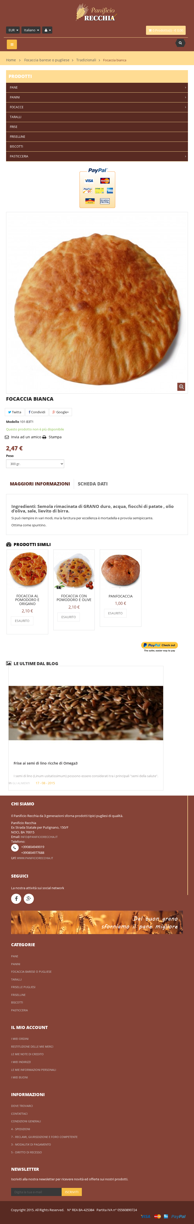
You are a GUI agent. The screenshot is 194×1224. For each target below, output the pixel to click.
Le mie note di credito (27, 1054)
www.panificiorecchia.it (35, 858)
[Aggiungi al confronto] (37, 620)
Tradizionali (86, 60)
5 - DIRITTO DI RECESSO (26, 1152)
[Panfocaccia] (120, 570)
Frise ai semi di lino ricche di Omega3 (46, 763)
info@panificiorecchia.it (39, 837)
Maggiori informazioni (40, 484)
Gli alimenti (21, 783)
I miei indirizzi (21, 1062)
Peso (10, 455)
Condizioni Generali (26, 1121)
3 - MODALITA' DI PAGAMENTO (31, 1144)
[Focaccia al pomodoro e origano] (27, 570)
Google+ (62, 412)
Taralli (16, 979)
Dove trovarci (22, 1106)
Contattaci (19, 1114)
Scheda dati (93, 484)
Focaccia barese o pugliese (46, 60)
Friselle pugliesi (23, 987)
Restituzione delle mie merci (32, 1046)
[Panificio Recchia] (97, 15)
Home (11, 60)
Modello (12, 421)
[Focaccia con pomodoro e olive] (74, 570)
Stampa (55, 436)
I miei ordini (20, 1039)
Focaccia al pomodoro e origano (27, 600)
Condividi (37, 412)
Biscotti (17, 1002)
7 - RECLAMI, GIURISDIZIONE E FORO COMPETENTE (44, 1137)
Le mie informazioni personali (33, 1070)
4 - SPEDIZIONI (20, 1129)
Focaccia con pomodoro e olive (74, 598)
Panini (15, 964)
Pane (14, 956)
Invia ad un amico (26, 436)
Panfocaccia (121, 596)
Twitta (16, 412)
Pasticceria (19, 1010)
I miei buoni (19, 1077)
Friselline (18, 995)
